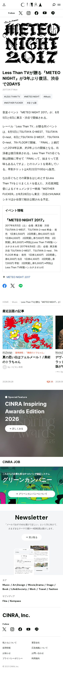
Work (33, 589)
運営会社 (36, 642)
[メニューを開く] (58, 4)
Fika (5, 601)
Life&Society (19, 589)
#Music (47, 96)
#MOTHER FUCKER (13, 103)
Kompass (15, 601)
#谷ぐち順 (31, 103)
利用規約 (36, 658)
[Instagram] (28, 13)
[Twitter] (21, 13)
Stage (50, 585)
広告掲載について (40, 648)
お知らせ (7, 653)
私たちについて (10, 642)
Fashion (53, 589)
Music (15, 302)
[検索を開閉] (53, 4)
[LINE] (53, 13)
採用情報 (7, 648)
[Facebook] (36, 13)
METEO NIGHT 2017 (18, 277)
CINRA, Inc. (16, 615)
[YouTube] (45, 13)
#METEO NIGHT (31, 96)
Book (5, 589)
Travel (42, 589)
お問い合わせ (38, 653)
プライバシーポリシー (13, 658)
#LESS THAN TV (12, 96)
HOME (6, 302)
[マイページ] (4, 4)
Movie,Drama (36, 585)
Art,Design (19, 585)
